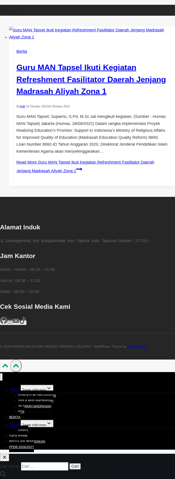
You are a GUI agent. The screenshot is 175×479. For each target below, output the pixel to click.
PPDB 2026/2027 (21, 447)
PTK (21, 411)
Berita (21, 51)
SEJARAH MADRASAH (34, 406)
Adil (22, 106)
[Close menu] (1, 377)
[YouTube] (16, 322)
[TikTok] (22, 322)
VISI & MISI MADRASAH (35, 401)
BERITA (14, 417)
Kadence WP (137, 346)
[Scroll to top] (5, 366)
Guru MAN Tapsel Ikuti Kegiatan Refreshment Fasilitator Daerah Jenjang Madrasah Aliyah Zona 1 (91, 79)
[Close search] (4, 457)
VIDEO (23, 430)
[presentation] (92, 34)
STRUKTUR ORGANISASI (37, 395)
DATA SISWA (18, 436)
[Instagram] (10, 322)
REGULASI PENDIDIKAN (27, 441)
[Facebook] (3, 322)
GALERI (15, 425)
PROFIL (15, 390)
